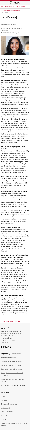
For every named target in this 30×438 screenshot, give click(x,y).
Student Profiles (16, 10)
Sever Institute (5, 385)
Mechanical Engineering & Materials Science (12, 380)
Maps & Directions (7, 411)
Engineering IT (5, 408)
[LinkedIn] (6, 347)
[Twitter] (4, 347)
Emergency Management (9, 404)
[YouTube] (10, 347)
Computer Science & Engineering (11, 361)
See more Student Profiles (11, 321)
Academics (8, 10)
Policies (3, 426)
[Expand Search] (27, 6)
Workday (3, 419)
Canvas (3, 396)
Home (2, 10)
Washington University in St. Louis (11, 331)
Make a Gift (4, 415)
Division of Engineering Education (11, 365)
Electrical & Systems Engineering (11, 369)
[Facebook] (2, 347)
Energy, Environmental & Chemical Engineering (12, 374)
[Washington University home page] (15, 2)
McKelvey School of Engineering (14, 6)
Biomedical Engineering (8, 357)
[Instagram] (8, 347)
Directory (4, 400)
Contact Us (4, 342)
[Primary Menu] (2, 6)
